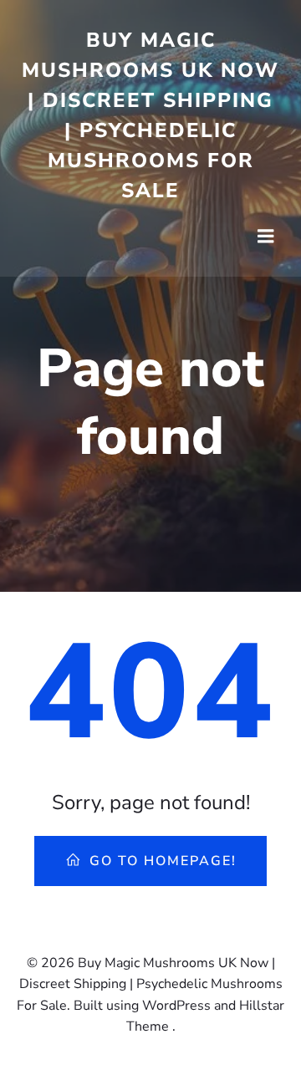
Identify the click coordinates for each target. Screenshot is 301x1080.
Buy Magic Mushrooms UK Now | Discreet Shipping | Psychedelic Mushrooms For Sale (150, 115)
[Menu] (266, 236)
